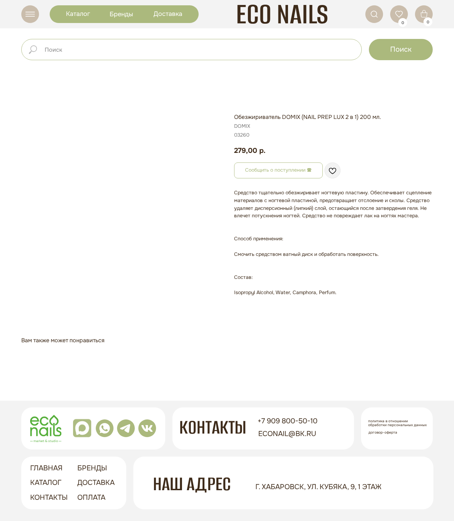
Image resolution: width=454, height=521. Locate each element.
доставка (96, 482)
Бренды (121, 14)
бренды (92, 468)
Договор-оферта (383, 432)
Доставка (168, 14)
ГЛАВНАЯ (46, 468)
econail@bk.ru (287, 433)
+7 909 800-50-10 (287, 421)
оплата (91, 497)
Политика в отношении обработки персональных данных (397, 423)
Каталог (78, 14)
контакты (49, 497)
